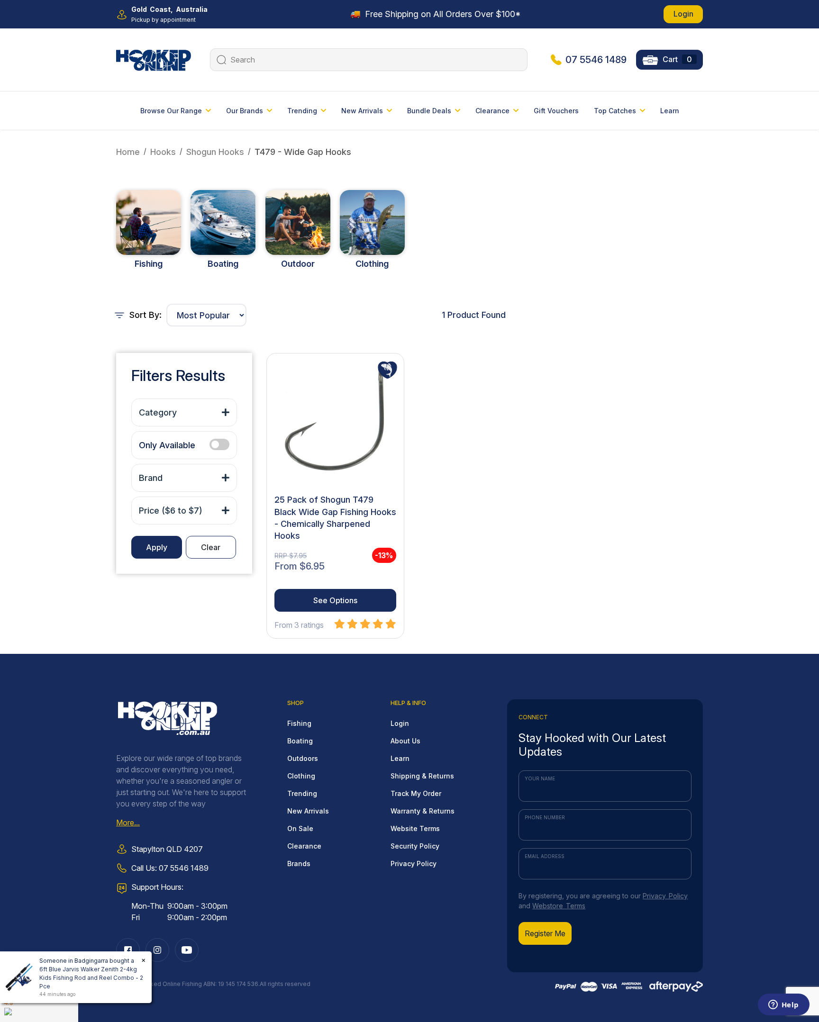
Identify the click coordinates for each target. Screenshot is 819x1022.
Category (158, 412)
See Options (335, 600)
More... (128, 822)
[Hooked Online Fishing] (153, 58)
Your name (540, 778)
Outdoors (302, 758)
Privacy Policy (414, 863)
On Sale (300, 828)
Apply (156, 547)
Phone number (545, 817)
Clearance (304, 846)
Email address (544, 856)
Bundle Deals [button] (429, 111)
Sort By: (144, 315)
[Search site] (220, 60)
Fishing (149, 264)
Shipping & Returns (422, 776)
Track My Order (416, 793)
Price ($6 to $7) (170, 511)
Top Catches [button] (615, 111)
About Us (405, 741)
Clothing (372, 264)
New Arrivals (308, 811)
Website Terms (415, 828)
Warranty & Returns (423, 811)
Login (683, 13)
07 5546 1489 (596, 59)
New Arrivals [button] (362, 111)
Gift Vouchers (556, 111)
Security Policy (415, 846)
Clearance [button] (492, 111)
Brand (151, 478)
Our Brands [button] (244, 111)
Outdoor (298, 264)
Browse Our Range (171, 111)
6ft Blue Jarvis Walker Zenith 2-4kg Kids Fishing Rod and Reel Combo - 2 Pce (91, 978)
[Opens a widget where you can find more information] (783, 1005)
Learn (669, 111)
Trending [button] (302, 111)
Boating (223, 264)
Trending (302, 793)
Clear (210, 547)
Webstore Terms (558, 906)
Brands (298, 863)
